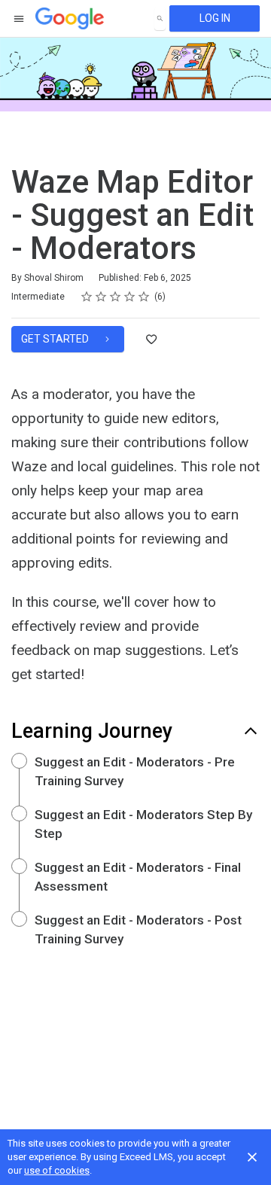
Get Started (56, 339)
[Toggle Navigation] (20, 19)
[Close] (252, 1157)
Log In (214, 18)
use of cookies (57, 1170)
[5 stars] (144, 296)
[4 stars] (130, 296)
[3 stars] (115, 296)
